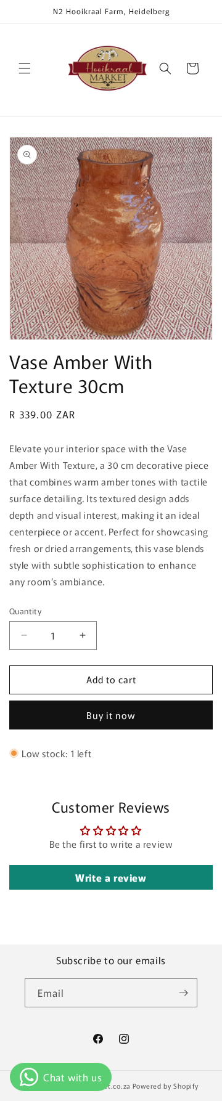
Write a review (110, 877)
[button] (24, 68)
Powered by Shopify (166, 1086)
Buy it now (111, 715)
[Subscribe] (183, 992)
